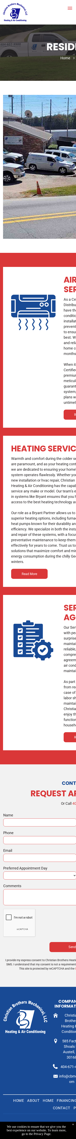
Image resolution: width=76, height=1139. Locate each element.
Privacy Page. (42, 1134)
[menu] (70, 8)
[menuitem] (19, 1100)
